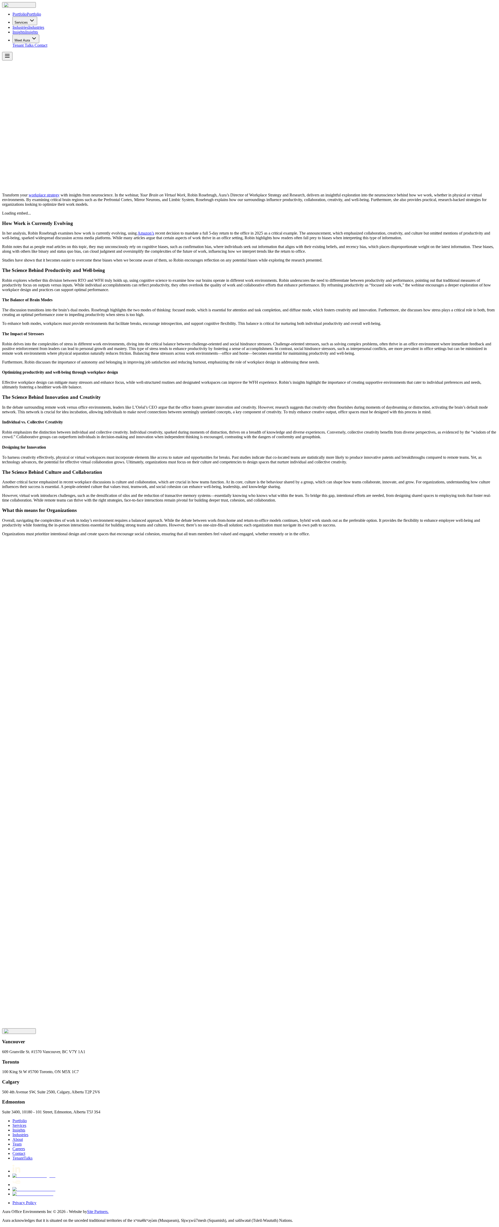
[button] (19, 5)
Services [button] (19, 1125)
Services (21, 22)
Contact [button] (41, 45)
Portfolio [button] (19, 1121)
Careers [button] (18, 1149)
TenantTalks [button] (22, 1158)
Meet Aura (22, 40)
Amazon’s (145, 233)
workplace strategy (44, 195)
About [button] (17, 1139)
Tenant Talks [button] (23, 45)
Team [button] (17, 1144)
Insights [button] (18, 1130)
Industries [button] (20, 1135)
